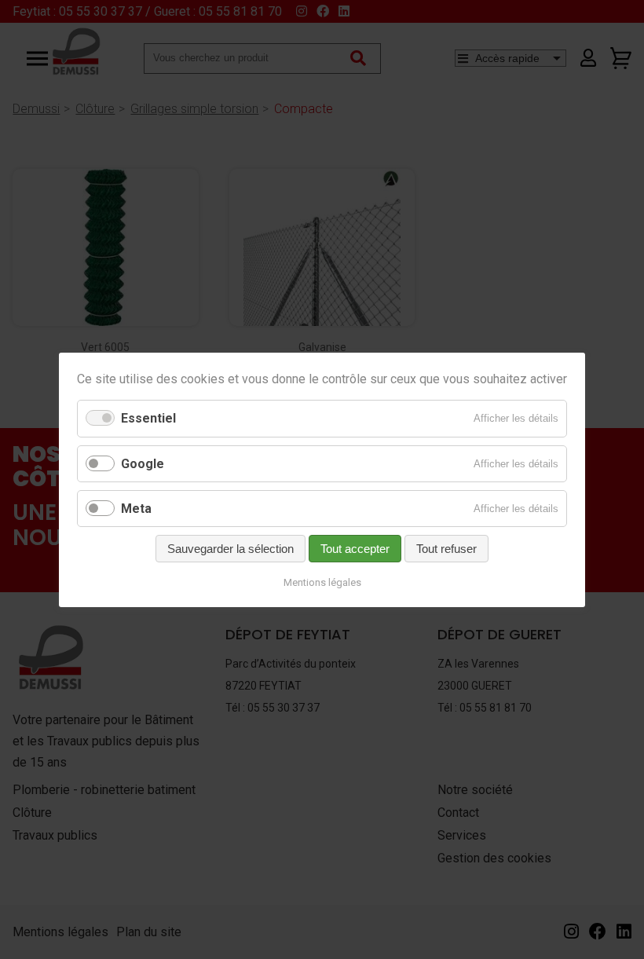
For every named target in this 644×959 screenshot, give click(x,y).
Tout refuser (446, 548)
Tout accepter (355, 548)
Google (142, 463)
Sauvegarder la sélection (230, 548)
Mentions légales (322, 582)
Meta (136, 507)
